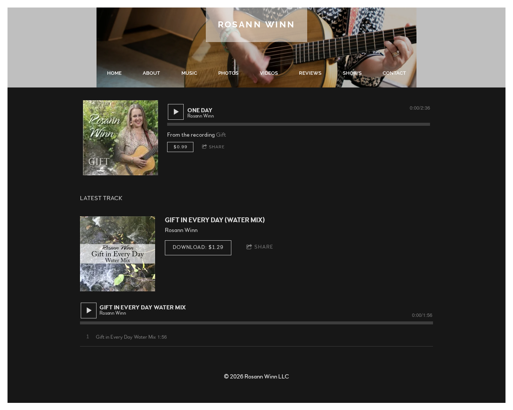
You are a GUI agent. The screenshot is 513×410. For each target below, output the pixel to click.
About (151, 73)
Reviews (310, 73)
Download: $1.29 (198, 247)
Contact (394, 73)
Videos (269, 73)
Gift (221, 135)
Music (189, 73)
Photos (228, 73)
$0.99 (180, 147)
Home (114, 73)
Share (217, 147)
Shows (352, 73)
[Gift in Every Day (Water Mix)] (117, 253)
